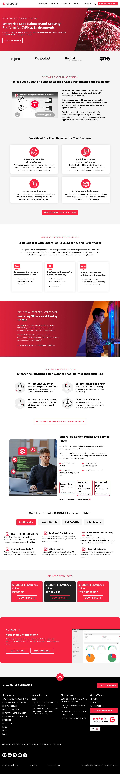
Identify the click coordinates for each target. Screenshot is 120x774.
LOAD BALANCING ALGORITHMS (73, 718)
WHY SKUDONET (97, 706)
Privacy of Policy (54, 765)
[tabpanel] (60, 545)
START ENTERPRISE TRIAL (107, 3)
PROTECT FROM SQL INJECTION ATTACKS (73, 706)
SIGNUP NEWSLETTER (104, 710)
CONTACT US (95, 702)
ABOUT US (94, 699)
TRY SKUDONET (42, 651)
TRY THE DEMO (107, 685)
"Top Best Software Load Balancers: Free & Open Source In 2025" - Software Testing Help (45, 711)
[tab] (26, 522)
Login (4, 734)
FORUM (5, 727)
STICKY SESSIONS (67, 715)
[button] (35, 105)
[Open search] (94, 3)
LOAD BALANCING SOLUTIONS (14, 702)
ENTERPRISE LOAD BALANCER (14, 713)
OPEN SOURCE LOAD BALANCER (15, 699)
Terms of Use (33, 765)
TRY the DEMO (12, 41)
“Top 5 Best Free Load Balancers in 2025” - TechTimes (44, 704)
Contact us (17, 651)
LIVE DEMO (6, 720)
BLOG (34, 699)
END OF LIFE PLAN (9, 723)
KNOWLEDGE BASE (9, 706)
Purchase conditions (10, 765)
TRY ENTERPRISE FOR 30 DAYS (60, 212)
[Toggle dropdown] (46, 3)
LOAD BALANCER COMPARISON (14, 716)
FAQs (4, 730)
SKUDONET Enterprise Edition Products (60, 421)
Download (25, 598)
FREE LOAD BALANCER (11, 709)
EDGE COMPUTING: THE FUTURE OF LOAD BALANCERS (74, 700)
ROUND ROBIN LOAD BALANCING (74, 711)
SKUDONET (6, 744)
